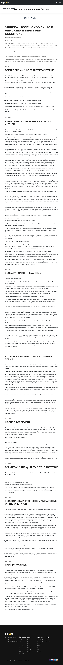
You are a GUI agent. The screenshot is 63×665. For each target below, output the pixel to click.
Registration (49, 641)
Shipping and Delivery (30, 642)
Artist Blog (21, 645)
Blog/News (39, 651)
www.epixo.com (47, 139)
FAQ (20, 641)
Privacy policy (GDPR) (22, 650)
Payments (21, 647)
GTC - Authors (39, 646)
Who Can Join (40, 639)
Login (47, 639)
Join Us (39, 649)
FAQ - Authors (40, 643)
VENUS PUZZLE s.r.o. (24, 660)
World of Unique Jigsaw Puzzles (31, 9)
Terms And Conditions (29, 650)
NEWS (13, 9)
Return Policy (30, 647)
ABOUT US (6, 9)
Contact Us (21, 653)
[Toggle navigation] (60, 2)
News (28, 645)
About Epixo (22, 639)
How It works (40, 641)
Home (28, 639)
